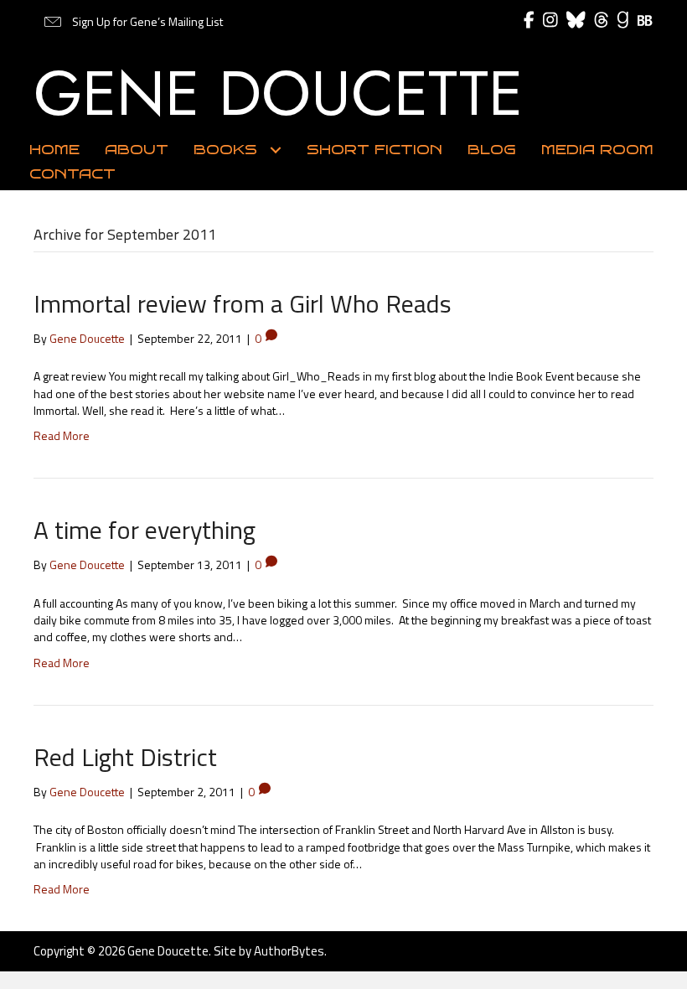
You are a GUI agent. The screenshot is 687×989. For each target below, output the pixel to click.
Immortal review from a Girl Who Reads (243, 303)
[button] (132, 22)
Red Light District (125, 757)
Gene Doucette (278, 93)
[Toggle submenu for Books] (275, 150)
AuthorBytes (289, 951)
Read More (62, 435)
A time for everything (145, 529)
